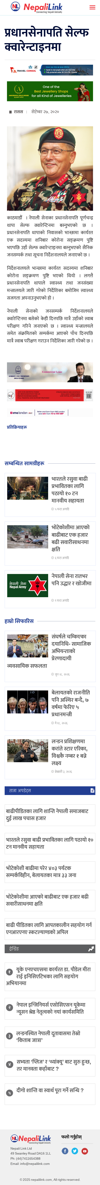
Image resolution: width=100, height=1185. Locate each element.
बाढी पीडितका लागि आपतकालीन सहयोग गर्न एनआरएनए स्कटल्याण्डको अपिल (49, 929)
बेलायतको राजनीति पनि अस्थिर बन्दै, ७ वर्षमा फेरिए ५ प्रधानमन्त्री (71, 704)
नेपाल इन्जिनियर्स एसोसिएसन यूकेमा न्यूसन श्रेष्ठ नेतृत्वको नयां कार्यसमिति (51, 1008)
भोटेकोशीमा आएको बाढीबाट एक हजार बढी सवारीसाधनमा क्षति (71, 538)
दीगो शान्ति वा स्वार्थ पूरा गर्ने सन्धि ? (50, 1090)
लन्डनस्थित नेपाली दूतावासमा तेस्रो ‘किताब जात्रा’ (48, 1037)
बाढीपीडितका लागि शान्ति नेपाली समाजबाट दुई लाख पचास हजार (47, 815)
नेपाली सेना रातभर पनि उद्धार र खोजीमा (71, 580)
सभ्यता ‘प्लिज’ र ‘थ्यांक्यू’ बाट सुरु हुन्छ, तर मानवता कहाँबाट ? (54, 1065)
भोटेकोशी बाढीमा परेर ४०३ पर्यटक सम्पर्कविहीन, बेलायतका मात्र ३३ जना (41, 872)
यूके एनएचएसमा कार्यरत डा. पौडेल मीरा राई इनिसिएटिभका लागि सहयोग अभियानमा (48, 976)
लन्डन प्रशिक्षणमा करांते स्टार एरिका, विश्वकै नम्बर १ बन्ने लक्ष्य (70, 752)
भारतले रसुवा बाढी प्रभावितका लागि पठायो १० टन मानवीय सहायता (70, 490)
